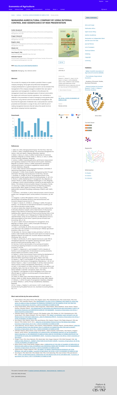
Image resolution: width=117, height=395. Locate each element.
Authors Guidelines (90, 35)
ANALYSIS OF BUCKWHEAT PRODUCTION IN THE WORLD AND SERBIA (56, 322)
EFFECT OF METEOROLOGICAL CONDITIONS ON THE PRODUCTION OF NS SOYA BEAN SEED (44, 354)
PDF (62, 62)
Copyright (88, 57)
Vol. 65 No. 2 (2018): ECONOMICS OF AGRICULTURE (36, 15)
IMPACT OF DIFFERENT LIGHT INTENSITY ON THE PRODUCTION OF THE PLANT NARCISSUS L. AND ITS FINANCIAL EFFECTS (46, 316)
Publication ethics (90, 28)
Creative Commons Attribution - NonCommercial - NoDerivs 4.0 (47, 370)
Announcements (37, 9)
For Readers (88, 173)
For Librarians (88, 178)
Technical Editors (90, 50)
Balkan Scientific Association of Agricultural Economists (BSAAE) (94, 72)
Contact (62, 9)
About (55, 9)
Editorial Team (19, 9)
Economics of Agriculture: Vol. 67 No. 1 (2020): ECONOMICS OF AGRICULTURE (37, 329)
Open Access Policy (90, 32)
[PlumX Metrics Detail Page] (87, 140)
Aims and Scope (89, 25)
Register (101, 1)
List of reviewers (89, 47)
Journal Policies (89, 44)
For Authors (88, 175)
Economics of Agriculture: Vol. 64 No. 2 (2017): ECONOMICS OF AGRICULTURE (56, 351)
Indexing (87, 54)
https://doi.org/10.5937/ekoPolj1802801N (26, 65)
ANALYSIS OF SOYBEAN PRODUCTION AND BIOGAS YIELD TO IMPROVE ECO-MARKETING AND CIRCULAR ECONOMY (47, 326)
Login (106, 1)
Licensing (88, 60)
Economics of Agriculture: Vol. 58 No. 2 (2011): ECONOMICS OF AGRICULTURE (47, 355)
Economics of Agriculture (21, 6)
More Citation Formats (65, 90)
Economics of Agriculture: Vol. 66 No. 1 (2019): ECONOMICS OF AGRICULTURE (37, 305)
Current (28, 9)
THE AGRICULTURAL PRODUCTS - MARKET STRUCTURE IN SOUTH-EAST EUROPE (46, 340)
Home (10, 9)
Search (105, 9)
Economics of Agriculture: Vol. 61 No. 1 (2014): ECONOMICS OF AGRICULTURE (37, 324)
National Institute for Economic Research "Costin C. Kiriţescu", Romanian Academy (94, 88)
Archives (47, 9)
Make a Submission (91, 17)
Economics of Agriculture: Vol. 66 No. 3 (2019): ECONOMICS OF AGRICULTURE (37, 348)
